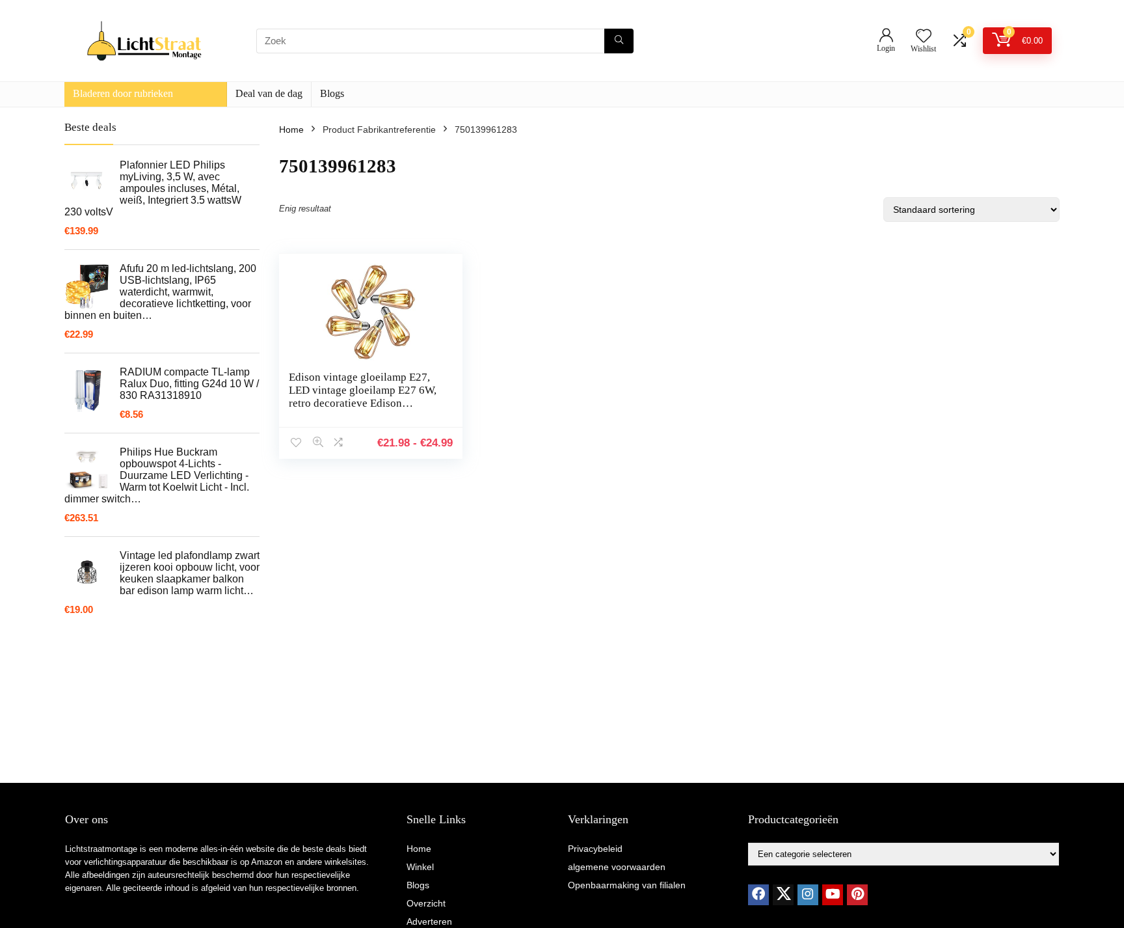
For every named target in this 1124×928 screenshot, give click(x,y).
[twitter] (783, 894)
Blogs (332, 93)
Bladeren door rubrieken (123, 93)
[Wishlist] (923, 37)
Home (291, 129)
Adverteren (429, 921)
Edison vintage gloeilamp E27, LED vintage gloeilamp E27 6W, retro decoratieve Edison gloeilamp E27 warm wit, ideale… (362, 403)
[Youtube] (832, 894)
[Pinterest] (857, 894)
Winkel (420, 867)
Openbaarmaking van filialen (627, 885)
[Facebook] (758, 894)
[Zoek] (619, 41)
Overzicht (426, 903)
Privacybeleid (595, 848)
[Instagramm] (807, 894)
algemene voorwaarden (616, 867)
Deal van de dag (268, 93)
